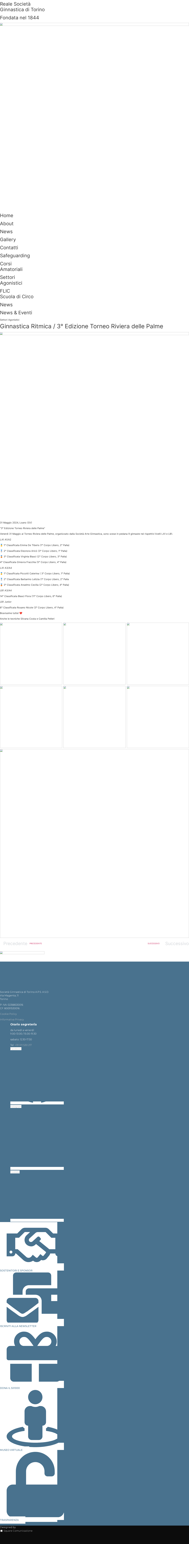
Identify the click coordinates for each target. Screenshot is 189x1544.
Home (6, 215)
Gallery (8, 239)
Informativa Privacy (12, 1019)
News (6, 231)
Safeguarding (15, 255)
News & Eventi (16, 312)
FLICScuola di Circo (17, 293)
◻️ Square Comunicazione (16, 1530)
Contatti (9, 247)
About (7, 223)
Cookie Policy (8, 1014)
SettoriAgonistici (11, 280)
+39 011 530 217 (23, 1045)
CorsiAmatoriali (11, 266)
